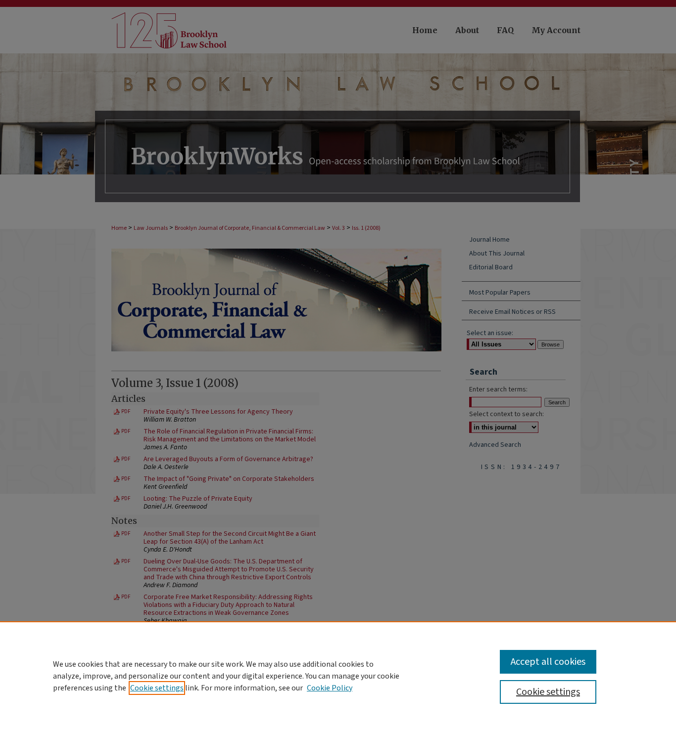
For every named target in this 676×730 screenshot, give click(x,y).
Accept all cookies (548, 662)
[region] (338, 675)
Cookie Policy (329, 688)
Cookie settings (157, 688)
